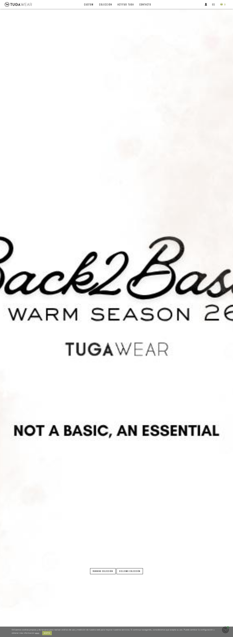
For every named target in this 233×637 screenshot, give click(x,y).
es (213, 4)
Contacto (145, 4)
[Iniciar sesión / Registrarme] (205, 4)
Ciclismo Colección (129, 571)
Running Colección (103, 571)
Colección (105, 4)
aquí (37, 633)
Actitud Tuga (126, 4)
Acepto (47, 633)
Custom (89, 4)
